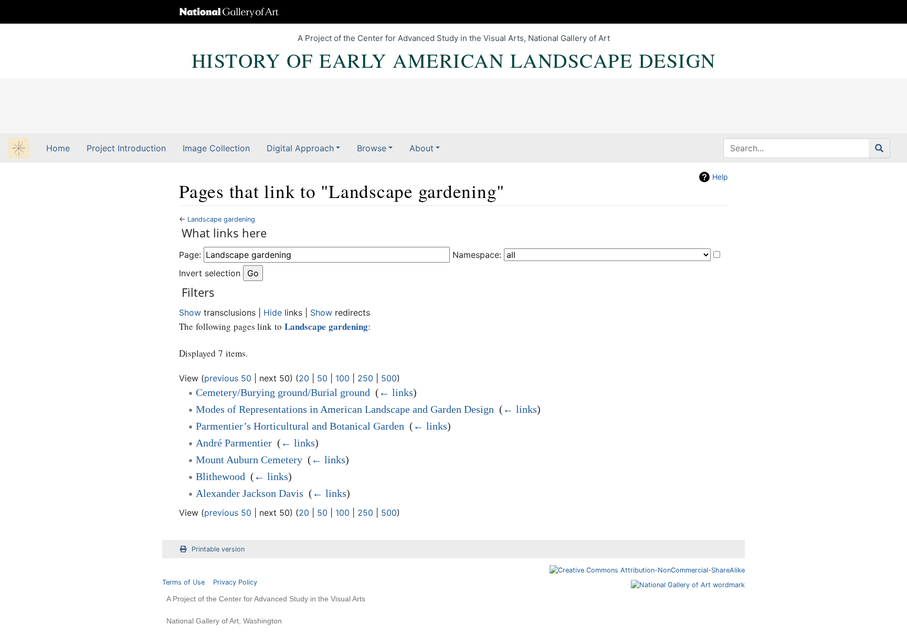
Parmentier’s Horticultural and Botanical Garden (300, 426)
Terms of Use (183, 582)
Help (720, 176)
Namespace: (476, 254)
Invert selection (209, 273)
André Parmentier (234, 443)
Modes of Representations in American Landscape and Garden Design (345, 409)
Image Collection (216, 148)
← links (396, 392)
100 (342, 378)
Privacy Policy (235, 582)
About (421, 148)
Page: (190, 254)
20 (304, 378)
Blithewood (220, 476)
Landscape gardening (221, 219)
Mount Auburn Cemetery (249, 459)
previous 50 (227, 378)
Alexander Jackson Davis (249, 493)
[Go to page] (879, 148)
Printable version (218, 549)
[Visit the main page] (18, 149)
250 (365, 378)
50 (322, 378)
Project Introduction (126, 148)
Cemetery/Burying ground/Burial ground (283, 392)
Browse (371, 148)
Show (190, 312)
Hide (272, 312)
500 (389, 378)
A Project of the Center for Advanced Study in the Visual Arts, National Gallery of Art (454, 38)
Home (58, 148)
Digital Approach (300, 148)
